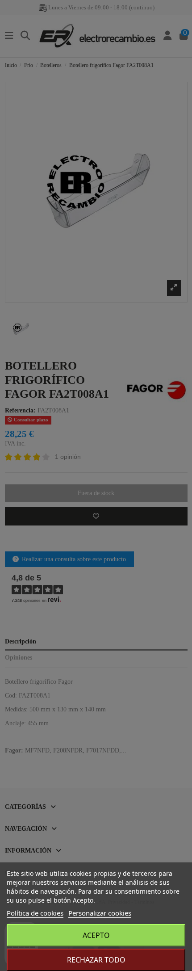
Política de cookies (35, 912)
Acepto (96, 935)
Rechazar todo (96, 960)
